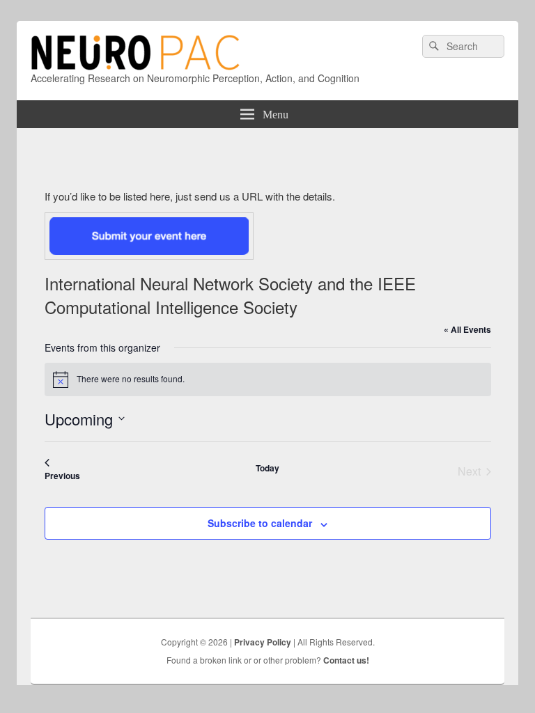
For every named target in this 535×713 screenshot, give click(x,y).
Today (267, 468)
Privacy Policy (262, 642)
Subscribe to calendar (260, 523)
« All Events (467, 329)
